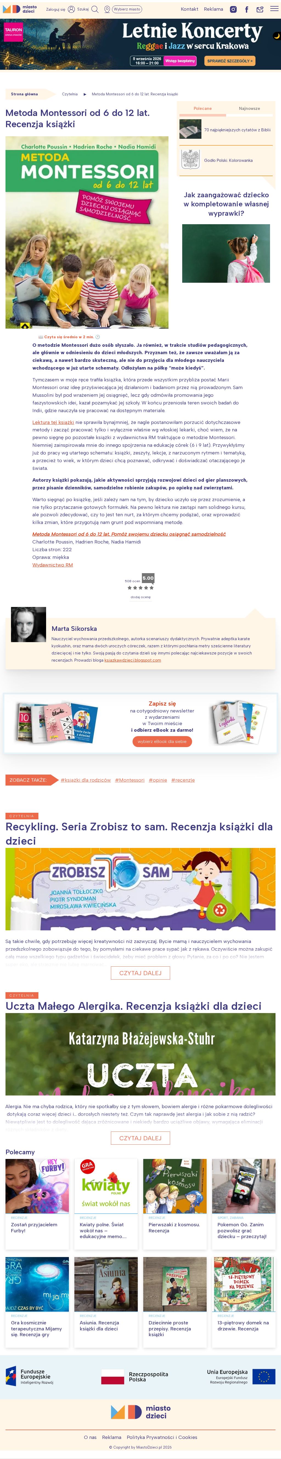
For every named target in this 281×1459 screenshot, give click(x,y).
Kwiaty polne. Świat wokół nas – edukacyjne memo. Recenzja (102, 1234)
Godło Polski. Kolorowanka (228, 160)
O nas (90, 1437)
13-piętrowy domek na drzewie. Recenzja (243, 1326)
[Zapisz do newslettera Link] (260, 9)
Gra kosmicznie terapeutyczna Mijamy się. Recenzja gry (36, 1329)
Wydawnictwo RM (52, 565)
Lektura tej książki (53, 422)
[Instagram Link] (233, 9)
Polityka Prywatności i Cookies (162, 1437)
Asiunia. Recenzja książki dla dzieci (99, 1326)
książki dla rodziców (88, 780)
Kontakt (189, 9)
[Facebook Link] (247, 9)
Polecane (203, 108)
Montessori (132, 780)
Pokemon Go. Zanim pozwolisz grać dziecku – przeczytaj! (242, 1230)
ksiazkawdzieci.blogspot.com (133, 660)
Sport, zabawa (230, 1218)
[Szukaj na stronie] (88, 9)
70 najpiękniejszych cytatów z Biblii (237, 129)
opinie (160, 780)
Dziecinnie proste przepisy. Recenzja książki (170, 1329)
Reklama (213, 9)
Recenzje (19, 1218)
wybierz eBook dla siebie (162, 741)
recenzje (185, 780)
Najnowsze (249, 108)
